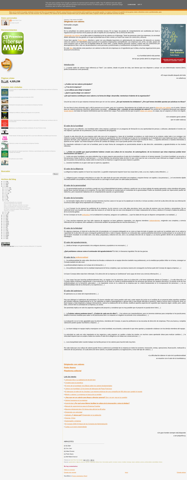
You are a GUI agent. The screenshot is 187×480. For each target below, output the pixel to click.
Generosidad (105, 462)
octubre (6, 190)
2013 (4, 229)
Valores (160, 462)
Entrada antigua (181, 472)
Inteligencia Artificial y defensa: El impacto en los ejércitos (24, 112)
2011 (4, 232)
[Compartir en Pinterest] (93, 460)
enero (5, 213)
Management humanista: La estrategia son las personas (17, 207)
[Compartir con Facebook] (92, 460)
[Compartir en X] (90, 460)
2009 (4, 235)
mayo (5, 197)
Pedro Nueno (70, 368)
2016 (4, 224)
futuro (100, 462)
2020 (4, 218)
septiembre (7, 192)
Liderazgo (129, 462)
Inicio (126, 472)
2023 (4, 186)
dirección (83, 462)
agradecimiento (72, 462)
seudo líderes (68, 111)
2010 (4, 233)
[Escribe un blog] (88, 460)
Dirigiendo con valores (74, 364)
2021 (4, 216)
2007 (4, 238)
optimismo (137, 462)
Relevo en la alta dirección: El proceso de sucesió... (16, 206)
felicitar (97, 462)
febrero (6, 212)
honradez (115, 462)
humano (119, 462)
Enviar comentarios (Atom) (79, 476)
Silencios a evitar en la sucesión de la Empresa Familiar (24, 143)
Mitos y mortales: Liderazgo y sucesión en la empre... (16, 205)
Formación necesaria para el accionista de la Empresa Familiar (26, 104)
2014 (4, 227)
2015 (4, 226)
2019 (4, 219)
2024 (4, 184)
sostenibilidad (155, 462)
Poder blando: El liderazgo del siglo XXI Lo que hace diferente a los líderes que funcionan (33, 135)
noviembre (6, 189)
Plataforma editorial (72, 371)
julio (5, 195)
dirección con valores (163, 107)
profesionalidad (148, 462)
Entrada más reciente (70, 472)
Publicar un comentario (69, 469)
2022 (4, 215)
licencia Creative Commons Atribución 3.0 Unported (27, 246)
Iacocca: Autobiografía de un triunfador (13, 202)
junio (5, 196)
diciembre (6, 187)
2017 (4, 223)
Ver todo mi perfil (14, 23)
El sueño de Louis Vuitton (16, 158)
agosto (6, 193)
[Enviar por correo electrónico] (86, 460)
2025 (4, 183)
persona (142, 462)
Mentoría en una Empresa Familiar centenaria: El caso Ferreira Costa (27, 128)
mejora (133, 462)
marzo (5, 200)
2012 (4, 230)
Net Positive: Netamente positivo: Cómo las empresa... (17, 209)
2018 (4, 221)
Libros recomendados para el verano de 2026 (21, 97)
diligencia (78, 462)
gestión (110, 462)
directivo (87, 462)
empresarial (92, 462)
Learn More (132, 4)
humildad (124, 462)
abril (5, 199)
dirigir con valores (146, 111)
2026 (4, 181)
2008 (4, 237)
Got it (140, 4)
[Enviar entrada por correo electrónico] (84, 460)
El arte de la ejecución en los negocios (13, 203)
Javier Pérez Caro (16, 20)
